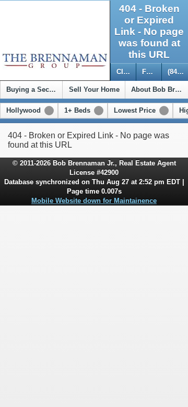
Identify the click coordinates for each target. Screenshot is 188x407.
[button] (29, 110)
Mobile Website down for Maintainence (94, 201)
